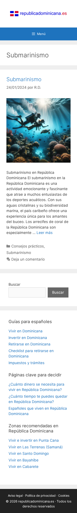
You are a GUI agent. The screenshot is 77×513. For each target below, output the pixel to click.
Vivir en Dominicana (26, 331)
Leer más (45, 233)
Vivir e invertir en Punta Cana (34, 440)
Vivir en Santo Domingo (29, 453)
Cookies (63, 495)
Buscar (14, 284)
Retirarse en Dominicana (29, 344)
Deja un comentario (28, 259)
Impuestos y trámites (26, 363)
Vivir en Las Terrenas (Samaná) (36, 447)
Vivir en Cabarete (23, 466)
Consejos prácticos (27, 246)
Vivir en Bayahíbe (23, 460)
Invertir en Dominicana (28, 338)
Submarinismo (23, 79)
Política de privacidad (40, 495)
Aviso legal (15, 495)
